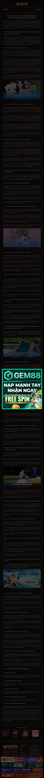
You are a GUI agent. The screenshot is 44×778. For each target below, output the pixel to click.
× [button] (40, 370)
